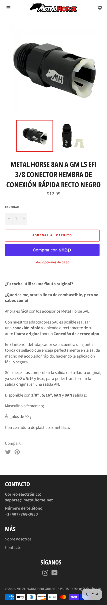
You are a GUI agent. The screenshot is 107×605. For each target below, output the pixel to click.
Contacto (13, 548)
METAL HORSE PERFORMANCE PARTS (43, 588)
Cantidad (12, 207)
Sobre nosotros (18, 539)
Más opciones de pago (52, 262)
